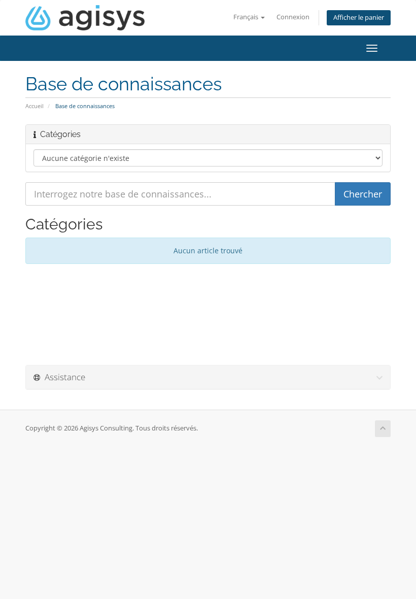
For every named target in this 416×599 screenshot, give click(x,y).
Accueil (34, 106)
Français (246, 17)
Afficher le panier (358, 17)
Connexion (292, 17)
